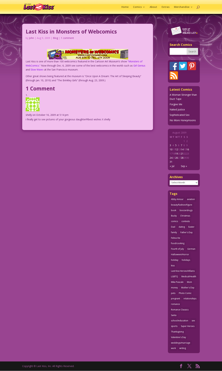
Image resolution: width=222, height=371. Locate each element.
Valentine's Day (178, 337)
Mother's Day (187, 287)
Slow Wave (37, 69)
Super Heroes (187, 326)
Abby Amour (177, 199)
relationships (189, 298)
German (191, 248)
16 (187, 149)
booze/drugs (186, 210)
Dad (173, 226)
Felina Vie (175, 237)
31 (171, 161)
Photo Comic (185, 293)
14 (182, 149)
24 (171, 157)
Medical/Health (188, 276)
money (174, 287)
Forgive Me (176, 104)
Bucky (174, 215)
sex (193, 320)
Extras (165, 7)
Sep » (184, 166)
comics (174, 221)
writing (182, 348)
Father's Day (186, 232)
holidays (186, 260)
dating (182, 226)
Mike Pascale (177, 282)
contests (185, 221)
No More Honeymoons (183, 120)
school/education (179, 320)
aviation (191, 199)
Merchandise (181, 7)
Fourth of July (177, 248)
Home (125, 7)
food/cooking (177, 243)
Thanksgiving (177, 331)
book (173, 210)
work (173, 348)
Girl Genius (139, 65)
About (153, 7)
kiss (173, 265)
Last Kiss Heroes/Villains (183, 270)
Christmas (185, 215)
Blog (55, 38)
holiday (174, 260)
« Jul (172, 166)
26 (176, 157)
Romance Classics (180, 309)
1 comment (67, 38)
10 (171, 149)
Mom (189, 282)
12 (176, 149)
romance (175, 304)
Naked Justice (177, 109)
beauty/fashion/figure (181, 204)
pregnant (175, 298)
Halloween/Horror (180, 254)
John (31, 38)
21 (182, 153)
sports (174, 326)
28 (182, 157)
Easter (191, 226)
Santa (173, 315)
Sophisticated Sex (179, 114)
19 (176, 153)
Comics (137, 7)
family (174, 232)
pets (173, 293)
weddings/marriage (180, 342)
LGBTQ (174, 276)
